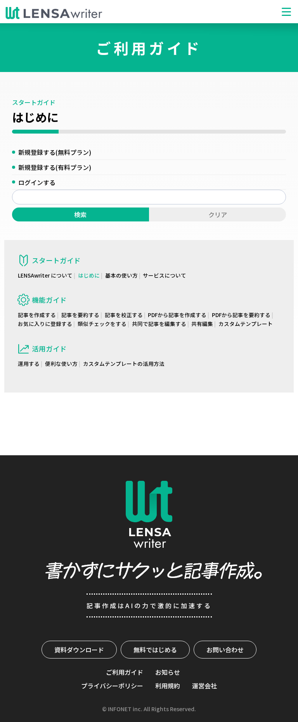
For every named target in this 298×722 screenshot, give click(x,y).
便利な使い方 (61, 363)
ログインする (36, 182)
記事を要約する (80, 315)
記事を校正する (124, 315)
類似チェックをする (102, 324)
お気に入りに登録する (45, 324)
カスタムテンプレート (245, 324)
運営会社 (204, 685)
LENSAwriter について (45, 275)
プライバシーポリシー (112, 685)
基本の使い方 (121, 275)
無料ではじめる (155, 649)
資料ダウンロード (79, 649)
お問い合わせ (225, 649)
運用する (29, 363)
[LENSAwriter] (54, 13)
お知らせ (167, 672)
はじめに (89, 275)
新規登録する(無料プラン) (54, 152)
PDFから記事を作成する (177, 315)
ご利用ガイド (124, 672)
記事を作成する (37, 315)
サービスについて (164, 275)
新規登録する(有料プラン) (54, 167)
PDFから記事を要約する (241, 315)
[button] (286, 11)
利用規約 (167, 685)
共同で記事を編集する (159, 324)
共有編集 (202, 324)
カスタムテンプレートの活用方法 (124, 363)
